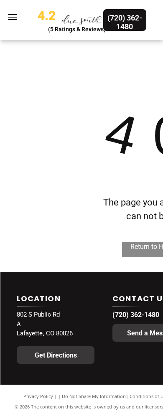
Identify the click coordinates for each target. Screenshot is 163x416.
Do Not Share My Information (94, 396)
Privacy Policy (38, 396)
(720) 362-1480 (135, 315)
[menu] (12, 17)
